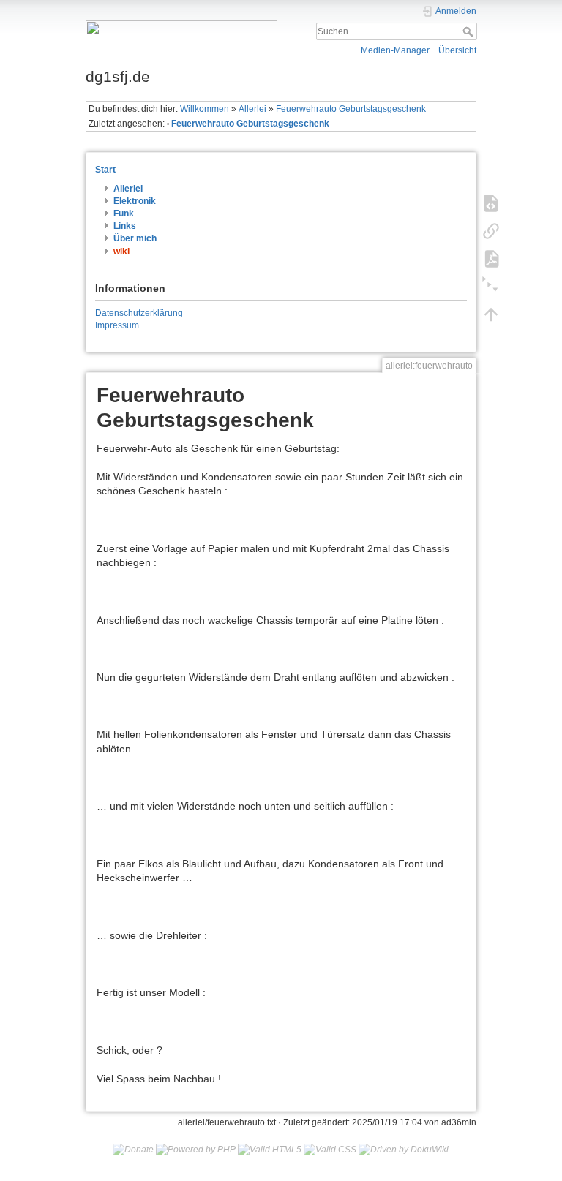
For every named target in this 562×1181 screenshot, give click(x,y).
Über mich (135, 238)
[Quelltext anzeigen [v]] (491, 202)
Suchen (469, 31)
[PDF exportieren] (491, 258)
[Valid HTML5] (269, 1149)
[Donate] (133, 1149)
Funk (123, 213)
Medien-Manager (395, 50)
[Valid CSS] (330, 1149)
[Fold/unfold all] (491, 286)
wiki (121, 251)
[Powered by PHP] (196, 1149)
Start (105, 170)
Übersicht (457, 50)
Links (124, 226)
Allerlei (252, 109)
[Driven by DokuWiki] (404, 1149)
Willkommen (204, 109)
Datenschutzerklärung (139, 313)
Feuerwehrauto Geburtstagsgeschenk (351, 109)
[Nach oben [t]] (491, 314)
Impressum (117, 325)
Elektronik (134, 201)
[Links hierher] (491, 230)
